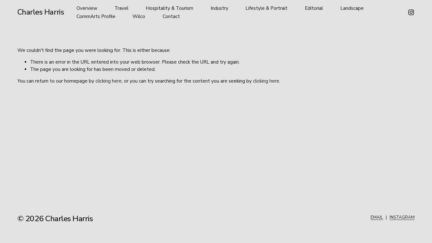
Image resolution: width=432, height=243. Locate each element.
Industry (219, 8)
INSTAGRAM (402, 217)
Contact (171, 16)
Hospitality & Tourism (169, 8)
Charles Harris (40, 12)
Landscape (352, 8)
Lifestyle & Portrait (266, 8)
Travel (121, 8)
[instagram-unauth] (411, 12)
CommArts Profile (96, 16)
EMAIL (377, 217)
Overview (87, 8)
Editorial (314, 8)
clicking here (109, 81)
